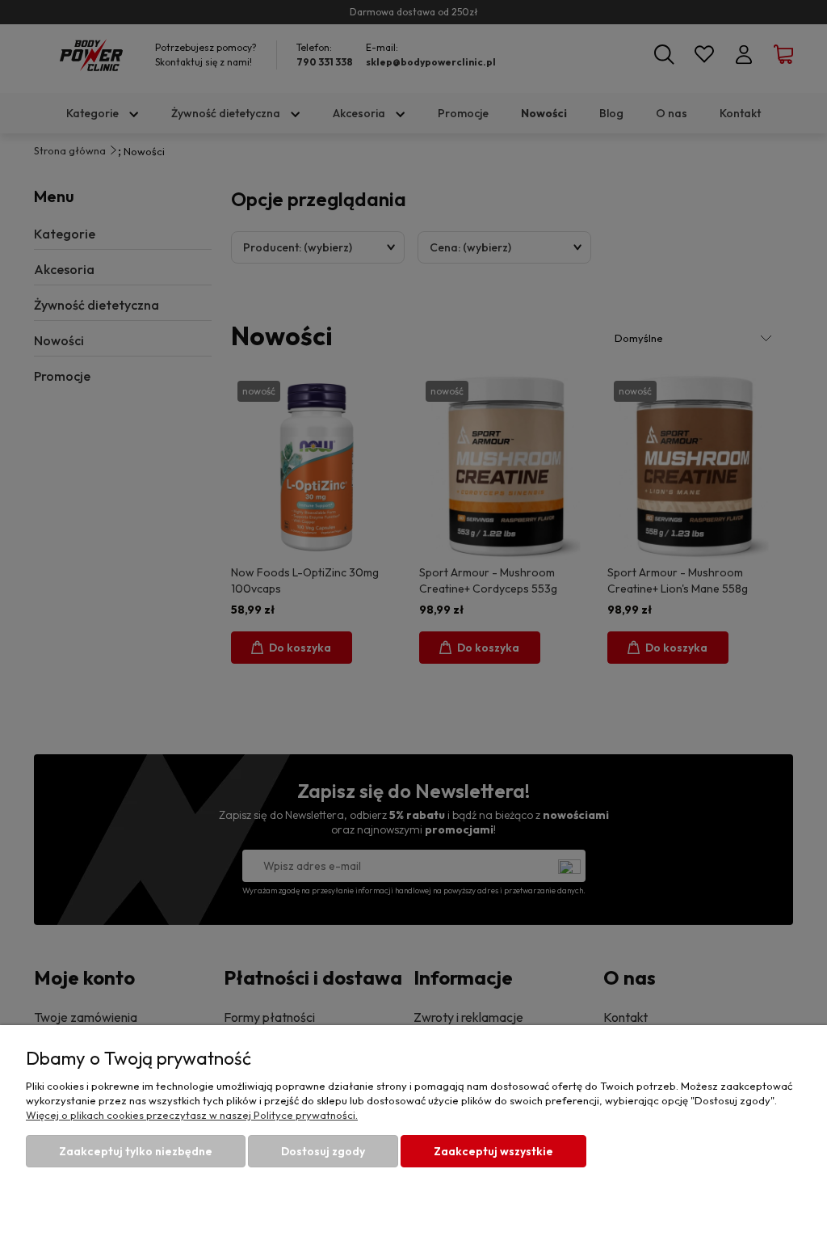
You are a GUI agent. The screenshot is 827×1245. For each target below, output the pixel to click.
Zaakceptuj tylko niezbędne (135, 1151)
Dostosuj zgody (323, 1151)
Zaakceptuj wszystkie (493, 1151)
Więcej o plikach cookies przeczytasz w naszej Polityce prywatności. (192, 1114)
